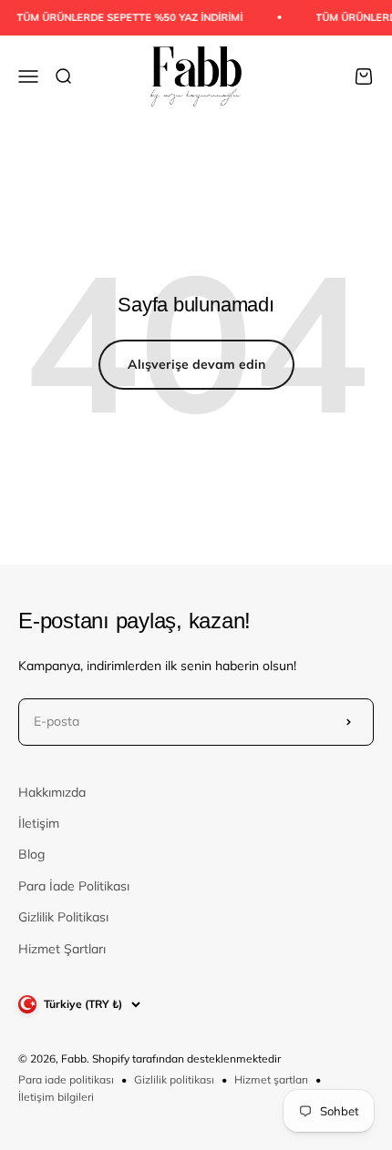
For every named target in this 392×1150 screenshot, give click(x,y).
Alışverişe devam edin (196, 364)
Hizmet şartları (271, 1079)
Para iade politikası (66, 1079)
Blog (31, 854)
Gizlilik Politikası (63, 917)
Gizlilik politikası (174, 1079)
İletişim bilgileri (56, 1097)
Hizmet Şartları (62, 949)
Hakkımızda (52, 792)
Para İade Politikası (73, 886)
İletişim (38, 823)
